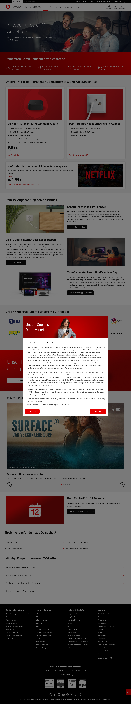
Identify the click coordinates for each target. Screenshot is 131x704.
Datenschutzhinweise (32, 405)
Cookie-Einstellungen (50, 405)
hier (58, 352)
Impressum (65, 405)
